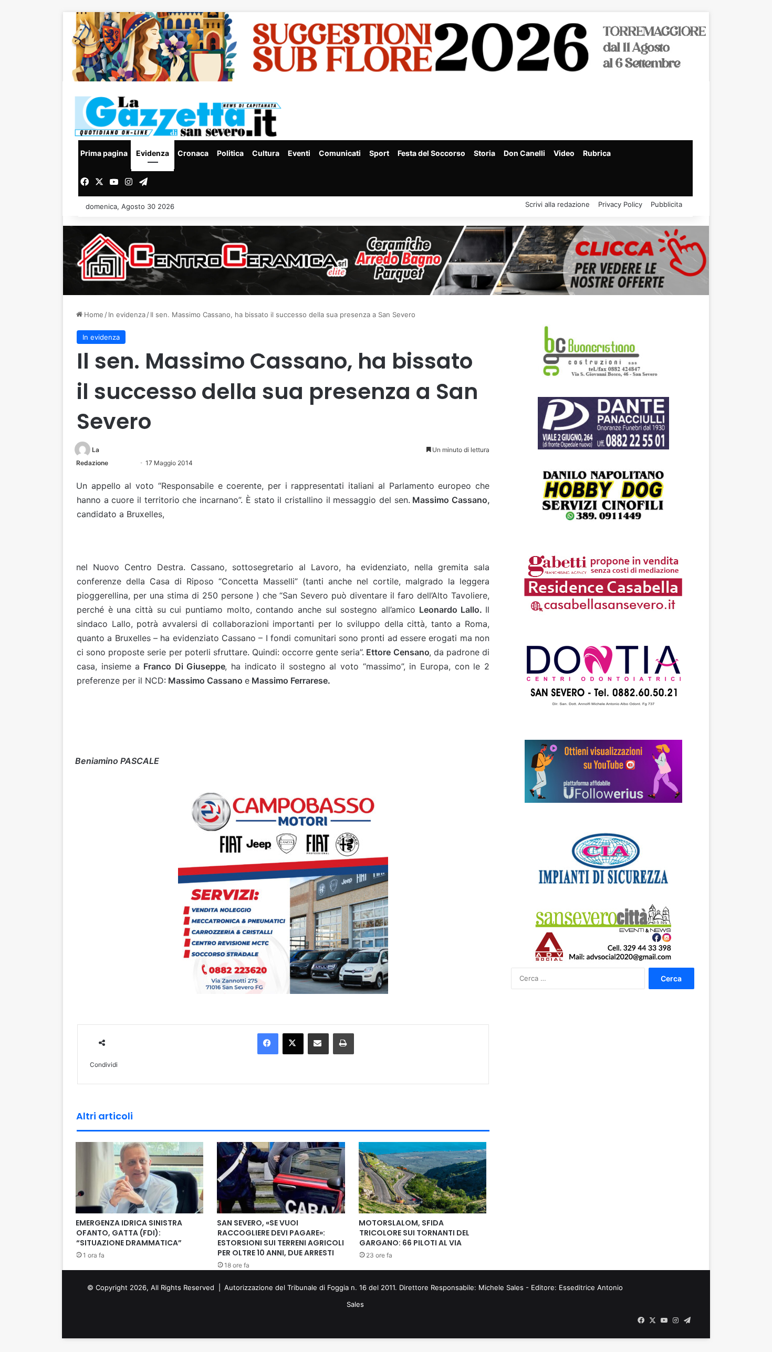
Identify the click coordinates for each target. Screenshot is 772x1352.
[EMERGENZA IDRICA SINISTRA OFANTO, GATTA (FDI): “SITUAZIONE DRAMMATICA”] (140, 1177)
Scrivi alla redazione (557, 204)
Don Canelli (524, 153)
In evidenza (126, 314)
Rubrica (597, 153)
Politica (230, 153)
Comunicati (340, 153)
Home (92, 314)
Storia (484, 153)
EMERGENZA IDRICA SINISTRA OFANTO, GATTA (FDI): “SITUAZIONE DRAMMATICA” (129, 1233)
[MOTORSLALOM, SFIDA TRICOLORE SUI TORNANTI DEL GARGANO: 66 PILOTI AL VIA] (423, 1177)
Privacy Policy (620, 204)
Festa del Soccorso (431, 153)
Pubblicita (666, 204)
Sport (379, 153)
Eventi (299, 153)
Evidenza (152, 153)
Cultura (265, 153)
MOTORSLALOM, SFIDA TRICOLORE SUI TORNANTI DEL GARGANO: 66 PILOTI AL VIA (414, 1233)
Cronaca (193, 153)
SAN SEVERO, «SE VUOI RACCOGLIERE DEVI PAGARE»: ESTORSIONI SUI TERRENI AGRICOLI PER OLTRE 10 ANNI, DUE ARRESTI (280, 1238)
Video (564, 153)
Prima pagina (104, 153)
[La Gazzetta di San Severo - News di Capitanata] (180, 116)
